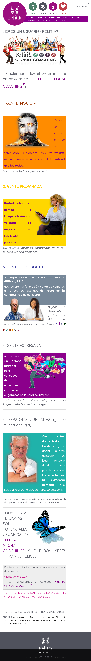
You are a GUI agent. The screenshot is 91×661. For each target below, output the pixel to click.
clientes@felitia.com (16, 576)
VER (40, 656)
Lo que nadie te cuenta (72, 17)
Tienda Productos (49, 20)
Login (88, 3)
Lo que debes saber (52, 17)
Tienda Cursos (34, 20)
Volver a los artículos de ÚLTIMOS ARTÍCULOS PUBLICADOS (34, 612)
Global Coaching (35, 17)
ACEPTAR (48, 656)
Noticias (63, 20)
